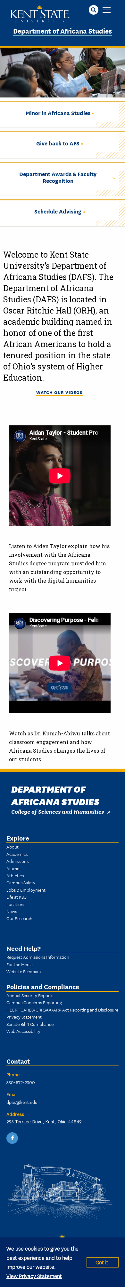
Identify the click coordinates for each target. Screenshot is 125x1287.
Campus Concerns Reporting (34, 1002)
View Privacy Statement (34, 1276)
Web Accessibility (23, 1031)
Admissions (17, 860)
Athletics (15, 875)
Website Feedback (24, 971)
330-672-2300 (20, 1082)
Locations (15, 904)
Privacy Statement (24, 1016)
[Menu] (107, 10)
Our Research (19, 918)
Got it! (103, 1262)
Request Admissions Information (37, 956)
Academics (17, 853)
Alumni (13, 868)
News (11, 911)
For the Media (19, 964)
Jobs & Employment (26, 889)
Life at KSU (16, 896)
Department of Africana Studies (62, 30)
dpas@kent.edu (22, 1101)
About (12, 846)
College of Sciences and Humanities (57, 811)
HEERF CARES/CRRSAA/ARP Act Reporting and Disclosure (62, 1009)
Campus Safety (20, 882)
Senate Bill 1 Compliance (30, 1023)
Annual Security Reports (29, 995)
